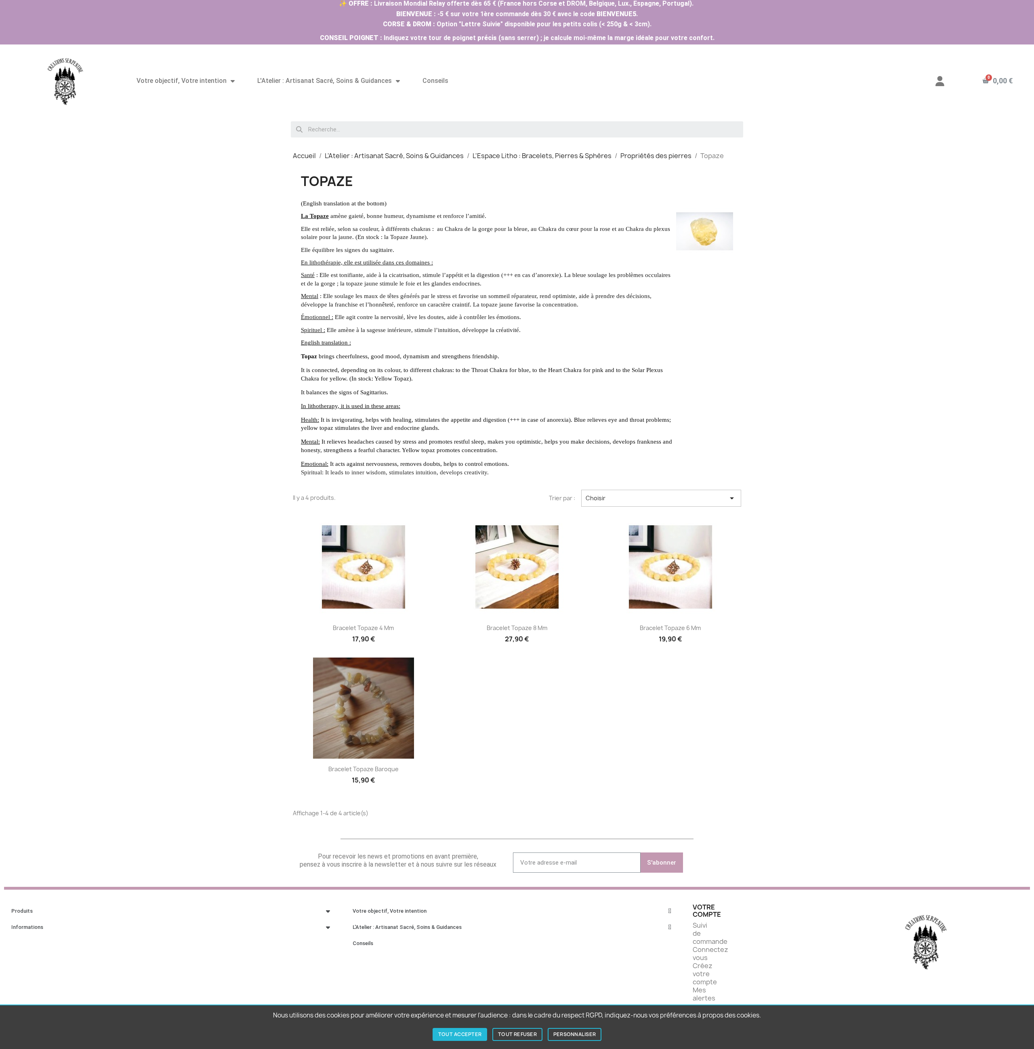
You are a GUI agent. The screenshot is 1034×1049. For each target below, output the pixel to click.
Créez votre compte (705, 973)
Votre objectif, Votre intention (182, 81)
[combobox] (517, 129)
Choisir (661, 498)
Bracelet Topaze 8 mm (517, 628)
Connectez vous (710, 953)
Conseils (435, 81)
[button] (997, 81)
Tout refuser (517, 1034)
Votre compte (707, 911)
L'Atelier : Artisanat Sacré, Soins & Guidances (324, 81)
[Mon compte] (939, 81)
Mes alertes (704, 994)
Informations (27, 927)
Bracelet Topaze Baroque (363, 769)
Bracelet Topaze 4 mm (363, 628)
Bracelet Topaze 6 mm (670, 628)
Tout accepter (459, 1034)
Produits (22, 911)
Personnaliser (574, 1034)
